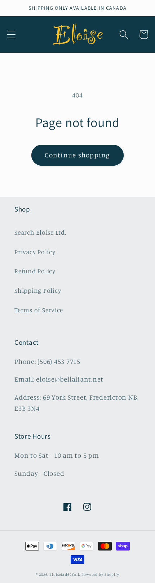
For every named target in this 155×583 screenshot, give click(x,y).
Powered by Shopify (100, 574)
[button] (11, 34)
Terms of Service (38, 310)
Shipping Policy (37, 290)
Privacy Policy (35, 252)
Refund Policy (35, 271)
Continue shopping (77, 155)
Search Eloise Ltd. (40, 232)
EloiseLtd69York (65, 574)
